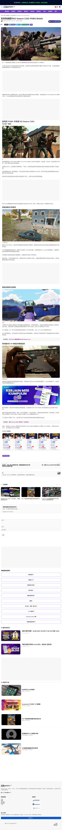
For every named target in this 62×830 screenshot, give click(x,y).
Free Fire (23, 705)
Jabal (4, 20)
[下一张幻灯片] (59, 484)
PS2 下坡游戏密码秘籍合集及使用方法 (30, 498)
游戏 (4, 15)
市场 (2, 799)
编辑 (2, 800)
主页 (2, 15)
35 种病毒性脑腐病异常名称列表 (30, 748)
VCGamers (13, 823)
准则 (56, 823)
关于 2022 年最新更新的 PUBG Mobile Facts (20, 339)
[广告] (31, 81)
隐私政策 (55, 825)
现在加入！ (31, 818)
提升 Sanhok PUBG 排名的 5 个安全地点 (19, 422)
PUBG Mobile (6, 455)
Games (17, 20)
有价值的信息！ (31, 2)
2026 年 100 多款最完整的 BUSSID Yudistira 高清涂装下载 (50, 499)
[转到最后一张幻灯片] (57, 484)
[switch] (60, 7)
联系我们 (3, 803)
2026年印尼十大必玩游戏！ (28, 689)
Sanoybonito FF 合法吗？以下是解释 (31, 704)
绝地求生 (8, 15)
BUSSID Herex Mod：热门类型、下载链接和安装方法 (10, 499)
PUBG (21, 20)
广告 (2, 804)
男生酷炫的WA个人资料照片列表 (30, 733)
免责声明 (55, 824)
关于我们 (3, 801)
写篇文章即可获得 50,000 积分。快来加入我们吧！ (37, 644)
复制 (31, 24)
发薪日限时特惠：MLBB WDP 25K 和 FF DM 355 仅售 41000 (40, 631)
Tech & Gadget (25, 735)
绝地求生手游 (25, 62)
